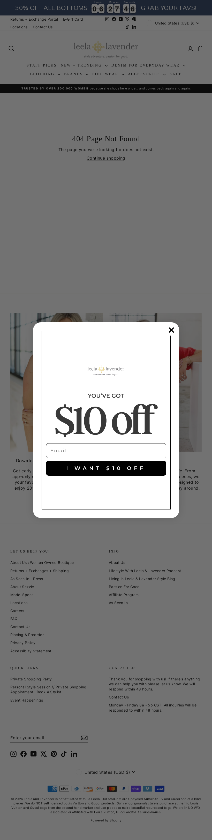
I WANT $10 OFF (106, 468)
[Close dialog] (171, 330)
